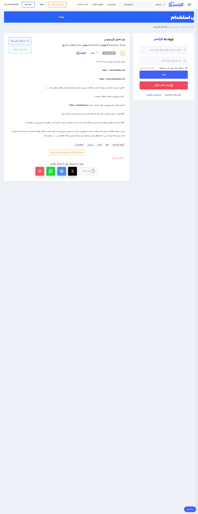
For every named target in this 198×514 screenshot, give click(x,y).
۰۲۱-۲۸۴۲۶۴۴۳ (11, 5)
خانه (192, 27)
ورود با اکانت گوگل (162, 85)
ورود (41, 4)
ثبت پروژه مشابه (20, 49)
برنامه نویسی (175, 27)
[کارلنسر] (176, 4)
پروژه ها (185, 27)
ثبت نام (28, 4)
